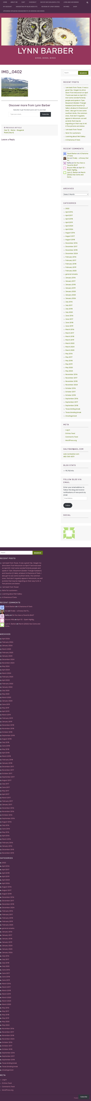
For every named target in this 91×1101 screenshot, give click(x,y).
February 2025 (71, 271)
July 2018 (69, 309)
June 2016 (69, 316)
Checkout (32, 2)
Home (5, 2)
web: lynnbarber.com (71, 454)
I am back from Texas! (73, 130)
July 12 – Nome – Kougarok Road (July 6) (14, 130)
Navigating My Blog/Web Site (26, 6)
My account (7, 6)
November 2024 (71, 385)
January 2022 (7, 687)
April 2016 (69, 212)
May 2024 (69, 371)
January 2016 (70, 278)
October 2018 (70, 395)
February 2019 (70, 267)
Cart (23, 2)
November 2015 (8, 853)
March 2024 (69, 347)
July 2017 (68, 305)
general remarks (71, 274)
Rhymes (66, 6)
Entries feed (70, 433)
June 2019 (69, 326)
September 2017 (71, 402)
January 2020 (70, 291)
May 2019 (69, 364)
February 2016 (70, 257)
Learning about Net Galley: (75, 136)
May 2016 (69, 354)
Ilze (68, 158)
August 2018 (70, 240)
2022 (67, 209)
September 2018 (71, 405)
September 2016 (71, 399)
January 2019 (70, 288)
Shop (75, 6)
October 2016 (70, 388)
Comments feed (71, 437)
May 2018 (69, 361)
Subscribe (45, 114)
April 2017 (69, 215)
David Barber (72, 153)
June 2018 (69, 323)
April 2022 (6, 680)
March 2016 (69, 329)
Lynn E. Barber (72, 172)
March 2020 (69, 343)
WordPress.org (71, 440)
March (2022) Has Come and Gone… (76, 174)
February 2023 (7, 677)
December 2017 (71, 246)
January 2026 (70, 298)
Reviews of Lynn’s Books (50, 6)
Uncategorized (71, 416)
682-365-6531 (68, 457)
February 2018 (70, 264)
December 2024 (71, 253)
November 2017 (71, 378)
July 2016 (69, 302)
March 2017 (69, 333)
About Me (14, 2)
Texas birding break (72, 409)
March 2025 (69, 350)
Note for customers (73, 133)
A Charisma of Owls (72, 140)
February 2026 (7, 642)
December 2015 (8, 850)
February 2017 (70, 260)
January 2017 (70, 281)
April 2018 (69, 219)
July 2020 (69, 312)
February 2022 (7, 684)
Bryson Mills (71, 168)
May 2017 (68, 357)
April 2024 (69, 226)
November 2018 (71, 381)
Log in (67, 430)
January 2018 (70, 285)
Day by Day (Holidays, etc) (50, 2)
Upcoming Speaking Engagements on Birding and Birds (23, 11)
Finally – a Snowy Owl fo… (19, 611)
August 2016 (70, 233)
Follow (67, 505)
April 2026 (69, 229)
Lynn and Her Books (71, 2)
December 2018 (71, 250)
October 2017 (70, 392)
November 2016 (71, 374)
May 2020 (69, 368)
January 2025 (70, 295)
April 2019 (69, 222)
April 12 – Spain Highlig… (26, 619)
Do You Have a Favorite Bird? (23, 615)
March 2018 (69, 336)
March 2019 (69, 340)
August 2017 (70, 236)
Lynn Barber (45, 51)
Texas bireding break (73, 412)
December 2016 (71, 243)
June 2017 (69, 319)
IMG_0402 (11, 71)
